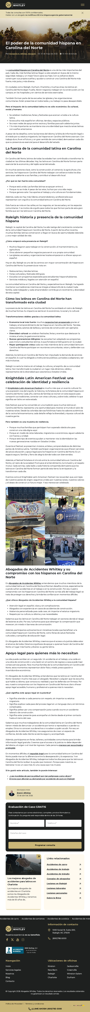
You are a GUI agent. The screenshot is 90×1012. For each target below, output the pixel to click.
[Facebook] (7, 939)
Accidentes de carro (9, 919)
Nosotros (10, 974)
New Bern (52, 970)
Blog (8, 977)
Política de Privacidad (14, 1004)
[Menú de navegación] (82, 5)
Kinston (51, 966)
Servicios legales (13, 970)
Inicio (8, 966)
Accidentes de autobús (58, 919)
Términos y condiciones (34, 1004)
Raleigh (51, 974)
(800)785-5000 (59, 938)
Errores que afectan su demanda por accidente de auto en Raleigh (42, 779)
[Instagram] (22, 939)
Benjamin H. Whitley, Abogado (22, 54)
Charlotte (52, 977)
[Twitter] (12, 939)
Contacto (10, 981)
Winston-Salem (74, 974)
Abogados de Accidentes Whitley (25, 583)
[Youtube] (17, 939)
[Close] (82, 13)
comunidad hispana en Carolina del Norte (28, 70)
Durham (71, 977)
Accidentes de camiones (33, 919)
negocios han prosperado (57, 322)
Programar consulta (45, 845)
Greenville (72, 970)
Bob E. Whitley (24, 793)
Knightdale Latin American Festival (25, 388)
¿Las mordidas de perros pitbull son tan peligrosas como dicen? (40, 776)
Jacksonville (73, 966)
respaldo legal (37, 754)
